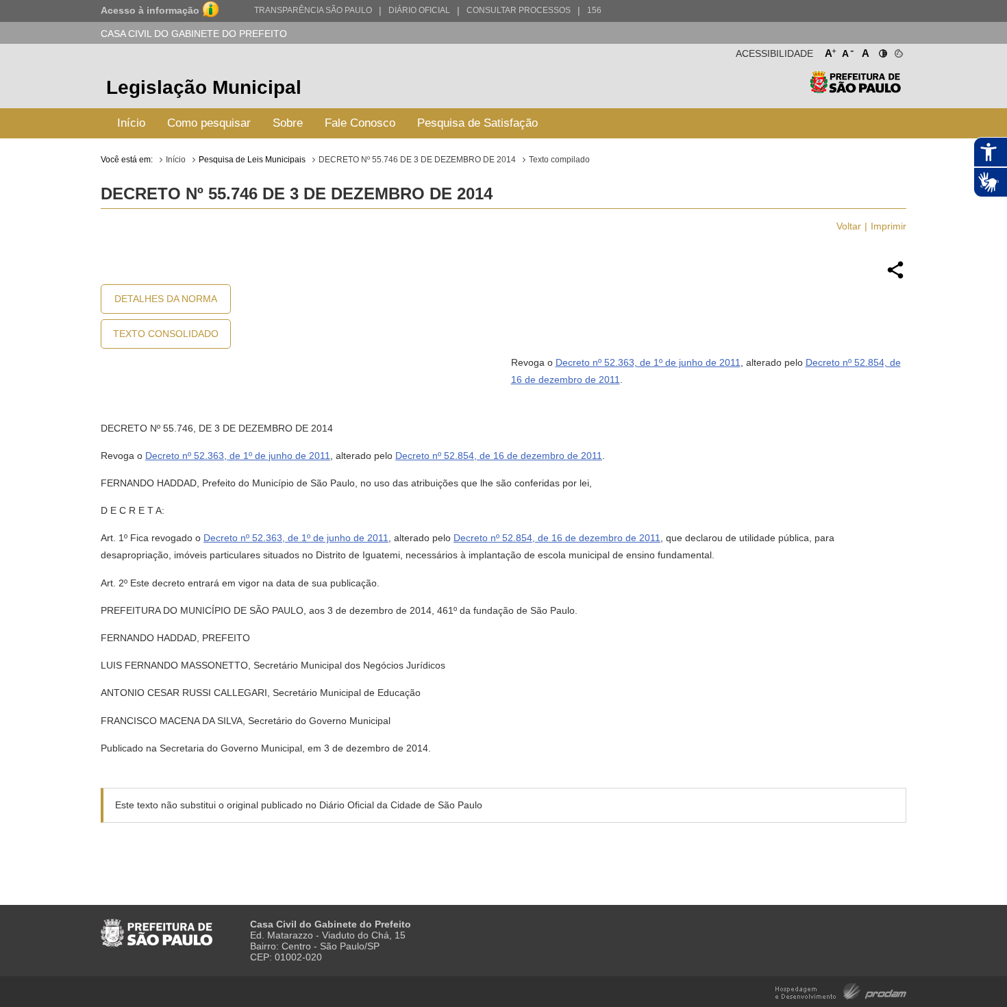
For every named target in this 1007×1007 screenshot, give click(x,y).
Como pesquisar (209, 122)
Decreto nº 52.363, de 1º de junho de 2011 (648, 362)
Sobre (288, 122)
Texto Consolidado (166, 333)
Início (131, 122)
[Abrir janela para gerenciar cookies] (898, 51)
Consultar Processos (519, 10)
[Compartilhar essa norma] (895, 276)
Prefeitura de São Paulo (855, 89)
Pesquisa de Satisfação (477, 122)
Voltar (848, 226)
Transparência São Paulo (313, 10)
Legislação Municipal (203, 87)
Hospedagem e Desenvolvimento (840, 990)
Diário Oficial (419, 10)
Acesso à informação (150, 10)
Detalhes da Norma (165, 298)
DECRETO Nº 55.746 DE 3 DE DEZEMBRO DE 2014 (417, 159)
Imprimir (888, 226)
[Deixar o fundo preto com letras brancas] (882, 51)
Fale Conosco (360, 122)
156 (594, 10)
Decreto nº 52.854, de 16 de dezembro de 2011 (498, 455)
